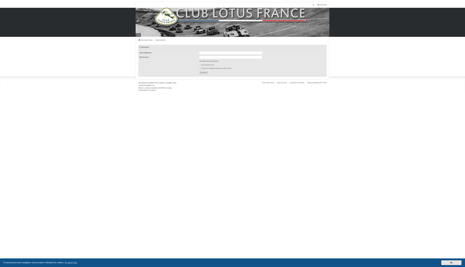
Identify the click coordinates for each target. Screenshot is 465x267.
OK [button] (451, 263)
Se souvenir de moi (207, 65)
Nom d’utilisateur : (146, 53)
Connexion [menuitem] (323, 5)
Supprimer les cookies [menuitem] (297, 83)
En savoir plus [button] (71, 263)
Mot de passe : (145, 57)
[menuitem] (143, 90)
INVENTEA (162, 88)
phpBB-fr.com (150, 85)
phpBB (150, 83)
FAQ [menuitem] (138, 35)
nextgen (169, 88)
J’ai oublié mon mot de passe (208, 61)
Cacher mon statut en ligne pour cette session (216, 68)
